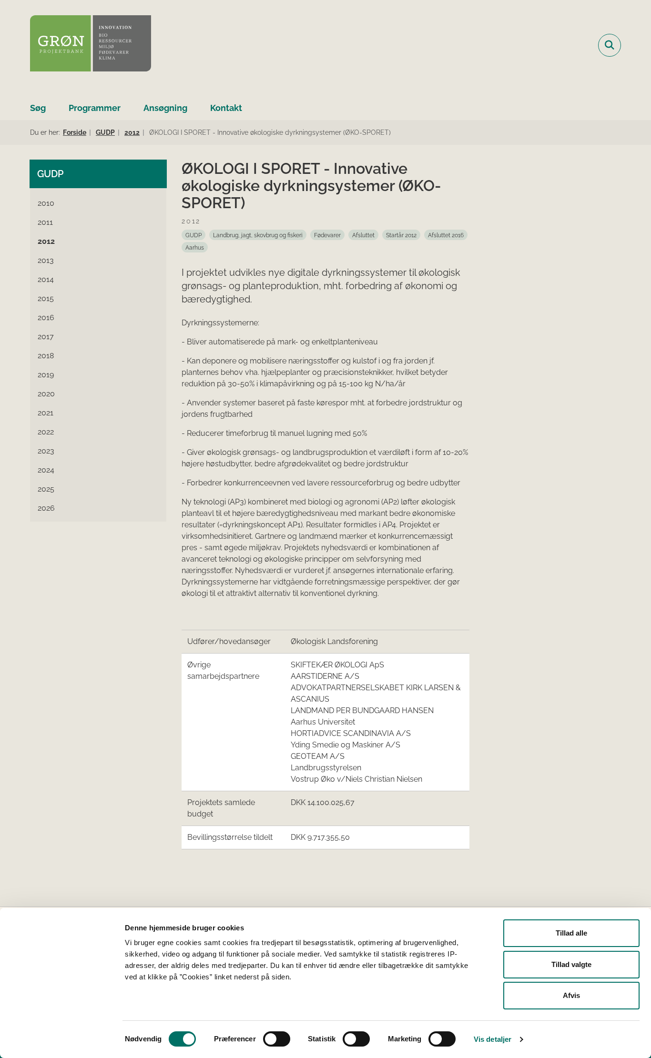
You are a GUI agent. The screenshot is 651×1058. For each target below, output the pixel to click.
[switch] (276, 1039)
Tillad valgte (571, 964)
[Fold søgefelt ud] (609, 45)
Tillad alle (571, 933)
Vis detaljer (492, 1039)
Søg (38, 108)
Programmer (95, 108)
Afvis (571, 995)
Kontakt (226, 108)
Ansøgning (165, 108)
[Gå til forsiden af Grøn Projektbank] (90, 45)
